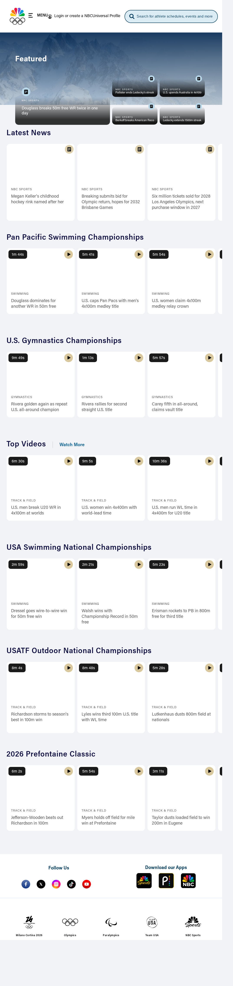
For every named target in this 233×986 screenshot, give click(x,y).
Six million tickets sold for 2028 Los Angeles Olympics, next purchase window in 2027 (181, 202)
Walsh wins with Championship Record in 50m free (110, 617)
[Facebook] (25, 884)
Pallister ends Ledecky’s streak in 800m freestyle (134, 92)
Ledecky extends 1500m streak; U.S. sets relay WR (182, 120)
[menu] (38, 16)
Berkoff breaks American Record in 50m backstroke (134, 120)
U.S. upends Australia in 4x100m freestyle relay (182, 92)
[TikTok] (71, 884)
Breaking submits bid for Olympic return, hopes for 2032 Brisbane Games (111, 202)
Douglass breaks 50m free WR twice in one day (60, 111)
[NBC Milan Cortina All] (17, 16)
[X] (41, 884)
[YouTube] (86, 884)
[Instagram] (56, 884)
